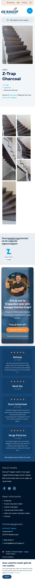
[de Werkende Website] (3, 552)
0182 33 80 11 (9, 540)
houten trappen (25, 475)
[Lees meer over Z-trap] (9, 251)
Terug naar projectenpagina (17, 336)
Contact (24, 3)
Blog (18, 3)
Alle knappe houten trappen (19, 20)
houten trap (13, 238)
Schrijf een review (24, 457)
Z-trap (6, 85)
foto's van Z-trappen (9, 98)
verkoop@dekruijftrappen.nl (14, 543)
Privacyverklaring (7, 557)
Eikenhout (7, 88)
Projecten (7, 501)
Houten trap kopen (11, 507)
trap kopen (13, 95)
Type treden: (9, 257)
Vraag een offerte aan (17, 330)
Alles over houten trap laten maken (17, 513)
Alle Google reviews (11, 457)
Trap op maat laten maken (13, 510)
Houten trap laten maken (13, 504)
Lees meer (17, 572)
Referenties (10, 3)
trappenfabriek (7, 475)
